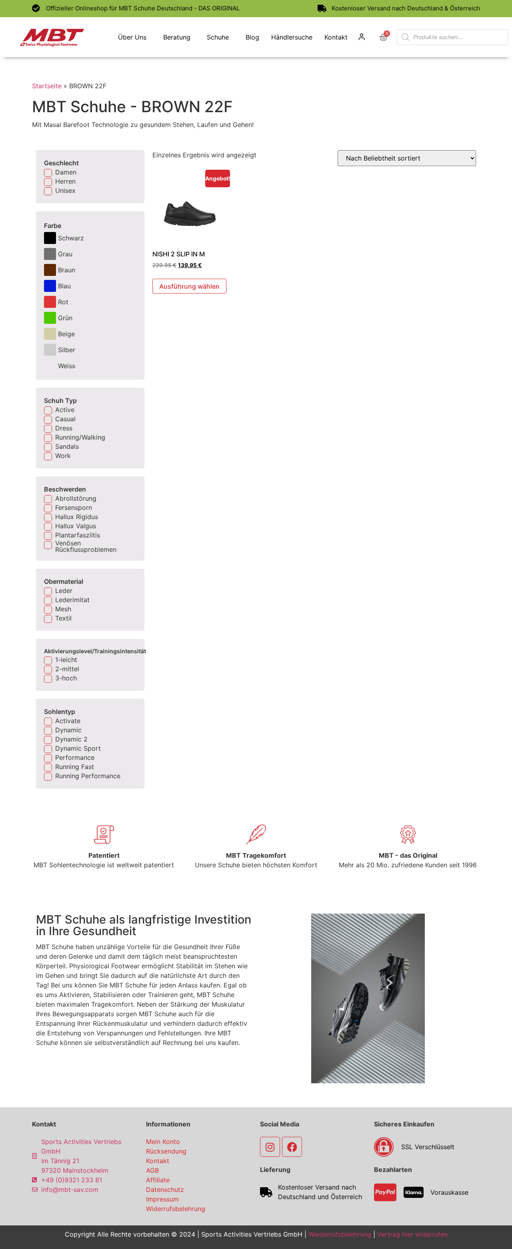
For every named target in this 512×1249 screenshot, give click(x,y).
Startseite (47, 86)
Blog (252, 37)
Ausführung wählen (189, 286)
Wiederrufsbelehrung (339, 1234)
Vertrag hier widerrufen (412, 1234)
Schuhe (218, 37)
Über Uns (132, 37)
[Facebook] (292, 1147)
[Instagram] (270, 1147)
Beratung (176, 37)
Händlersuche (291, 37)
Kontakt (336, 37)
